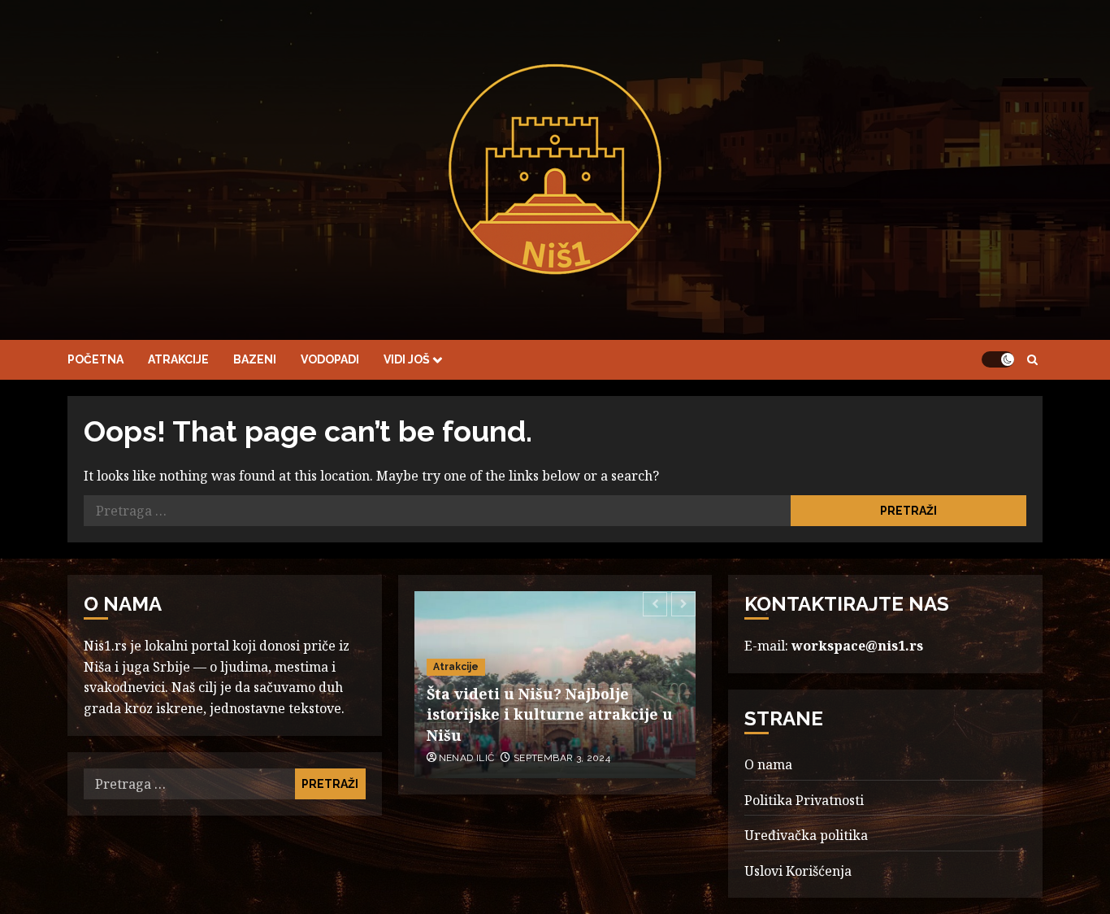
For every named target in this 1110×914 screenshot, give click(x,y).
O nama (768, 764)
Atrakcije (178, 359)
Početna (95, 359)
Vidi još (407, 359)
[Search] (1032, 360)
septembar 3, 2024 (562, 758)
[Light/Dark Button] (998, 359)
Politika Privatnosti (804, 800)
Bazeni (254, 359)
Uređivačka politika (806, 835)
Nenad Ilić (467, 758)
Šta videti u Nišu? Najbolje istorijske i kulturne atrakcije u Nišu (550, 714)
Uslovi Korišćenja (798, 871)
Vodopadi (330, 359)
